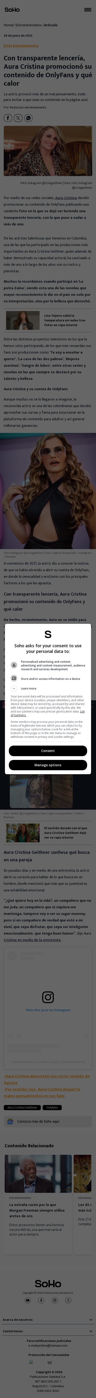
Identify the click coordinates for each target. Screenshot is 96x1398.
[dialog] (48, 699)
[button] (48, 688)
